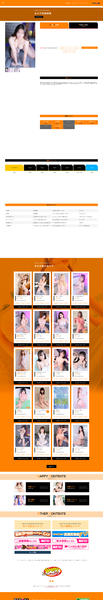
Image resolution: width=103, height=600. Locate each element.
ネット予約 (32, 552)
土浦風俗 (68, 3)
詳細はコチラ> (51, 466)
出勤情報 (42, 560)
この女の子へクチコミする (90, 47)
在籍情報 (38, 560)
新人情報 (45, 560)
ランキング (73, 560)
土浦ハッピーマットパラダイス (80, 3)
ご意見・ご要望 (84, 560)
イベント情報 (54, 560)
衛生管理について (78, 560)
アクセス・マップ (59, 560)
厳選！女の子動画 (64, 560)
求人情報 (70, 525)
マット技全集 (29, 560)
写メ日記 (83, 26)
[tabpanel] (20, 45)
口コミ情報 (69, 560)
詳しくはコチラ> (44, 487)
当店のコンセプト (23, 560)
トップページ (19, 560)
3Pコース (33, 560)
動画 (35, 560)
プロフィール (54, 26)
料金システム (49, 560)
